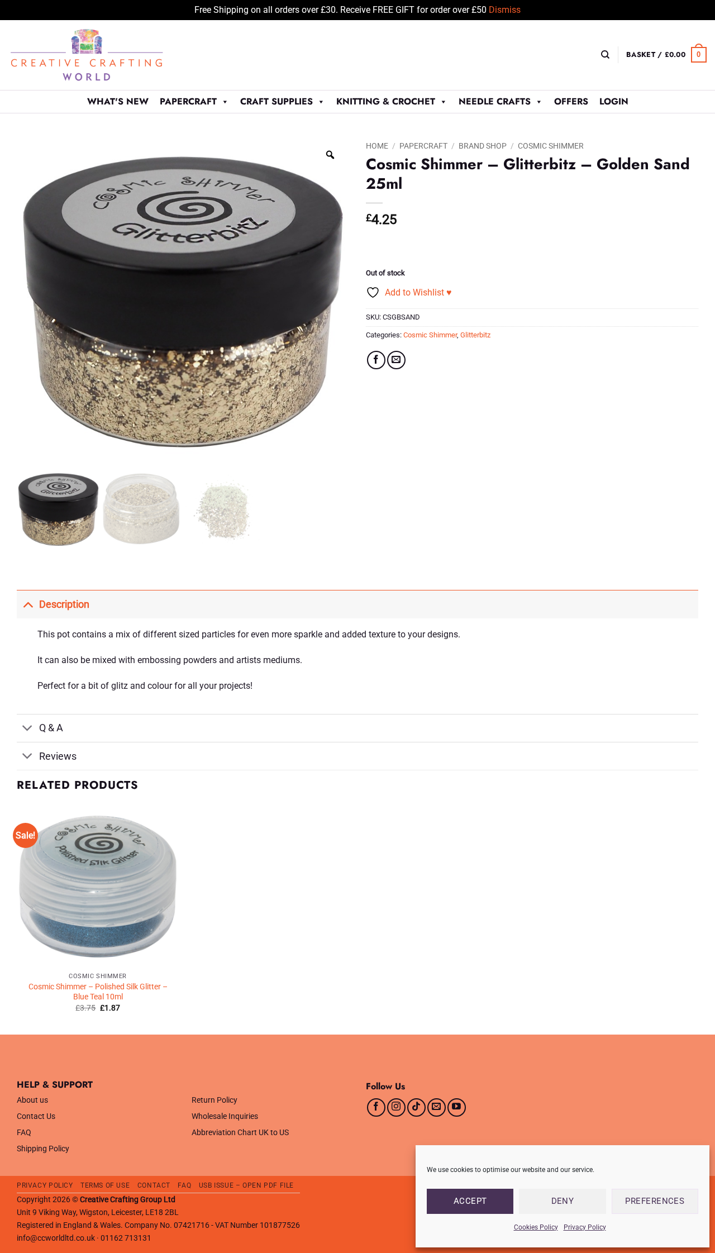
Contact (153, 1185)
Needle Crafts (495, 101)
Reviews (58, 756)
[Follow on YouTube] (456, 1107)
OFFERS (571, 101)
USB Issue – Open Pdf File (246, 1185)
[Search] (605, 54)
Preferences (654, 1201)
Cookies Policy (536, 1227)
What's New (118, 101)
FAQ (24, 1132)
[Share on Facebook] (376, 360)
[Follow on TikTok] (416, 1107)
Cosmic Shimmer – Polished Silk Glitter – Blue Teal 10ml (98, 992)
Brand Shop (483, 145)
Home (377, 145)
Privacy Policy (585, 1227)
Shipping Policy (43, 1149)
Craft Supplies (276, 101)
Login (613, 101)
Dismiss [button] (505, 9)
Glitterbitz (475, 335)
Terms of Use (105, 1185)
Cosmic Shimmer (551, 145)
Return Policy (214, 1100)
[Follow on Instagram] (396, 1107)
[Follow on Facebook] (376, 1107)
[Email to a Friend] (396, 360)
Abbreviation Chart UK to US (240, 1132)
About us (32, 1100)
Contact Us (36, 1116)
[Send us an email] (436, 1107)
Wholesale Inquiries (225, 1116)
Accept (470, 1201)
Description (64, 604)
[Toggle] (28, 604)
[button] (666, 54)
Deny (562, 1201)
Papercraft (188, 101)
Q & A (51, 727)
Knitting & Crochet (385, 101)
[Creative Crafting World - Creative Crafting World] (107, 55)
